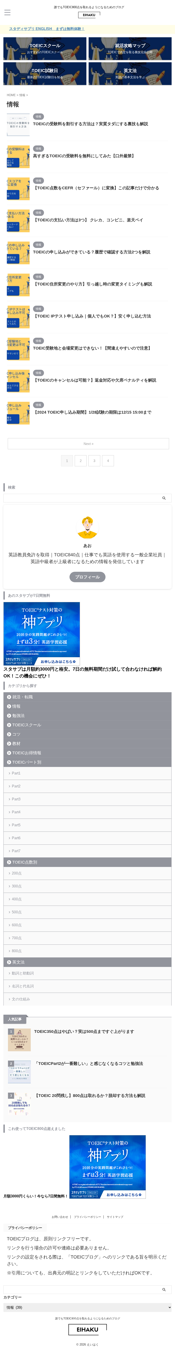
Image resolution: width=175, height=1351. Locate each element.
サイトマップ (115, 1217)
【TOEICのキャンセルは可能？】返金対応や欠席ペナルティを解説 (94, 380)
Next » (88, 444)
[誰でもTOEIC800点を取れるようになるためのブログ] (89, 16)
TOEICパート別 (26, 762)
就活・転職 (22, 697)
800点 (17, 951)
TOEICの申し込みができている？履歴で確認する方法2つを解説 (91, 252)
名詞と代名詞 (23, 986)
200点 (17, 873)
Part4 (16, 812)
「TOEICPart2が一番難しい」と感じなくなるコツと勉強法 (88, 1063)
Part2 (16, 786)
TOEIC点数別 (24, 862)
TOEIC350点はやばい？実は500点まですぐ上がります (84, 1031)
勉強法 (18, 715)
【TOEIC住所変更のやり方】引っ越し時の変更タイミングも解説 (92, 284)
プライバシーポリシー (87, 1217)
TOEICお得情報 (26, 753)
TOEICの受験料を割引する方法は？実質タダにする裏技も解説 (90, 124)
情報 (16, 706)
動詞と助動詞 (23, 973)
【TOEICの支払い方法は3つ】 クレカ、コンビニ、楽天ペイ (88, 220)
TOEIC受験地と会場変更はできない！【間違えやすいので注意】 (92, 348)
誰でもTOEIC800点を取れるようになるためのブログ (87, 1318)
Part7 (16, 851)
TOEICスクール (26, 725)
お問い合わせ (60, 1217)
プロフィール (87, 577)
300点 (17, 886)
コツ (16, 734)
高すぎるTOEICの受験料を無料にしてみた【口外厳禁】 (84, 156)
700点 (17, 938)
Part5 (16, 825)
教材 (16, 743)
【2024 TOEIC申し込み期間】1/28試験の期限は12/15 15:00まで (92, 412)
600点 (17, 925)
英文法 (18, 962)
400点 (17, 899)
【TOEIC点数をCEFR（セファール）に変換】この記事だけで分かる (96, 188)
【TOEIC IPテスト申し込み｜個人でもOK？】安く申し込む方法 (92, 316)
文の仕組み (21, 999)
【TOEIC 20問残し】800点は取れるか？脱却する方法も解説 (89, 1095)
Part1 (16, 773)
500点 (17, 912)
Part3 (16, 799)
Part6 (16, 838)
